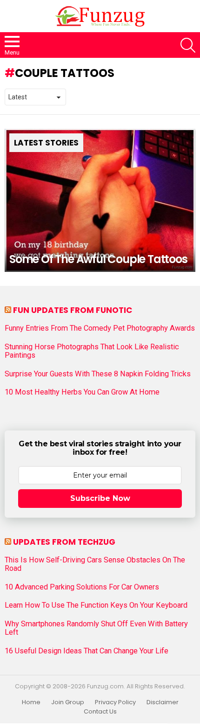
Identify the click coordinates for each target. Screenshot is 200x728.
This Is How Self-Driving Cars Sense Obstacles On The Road (95, 564)
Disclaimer (163, 702)
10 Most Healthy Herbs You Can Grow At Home (82, 392)
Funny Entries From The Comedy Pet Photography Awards (100, 328)
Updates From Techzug (64, 542)
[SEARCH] (187, 45)
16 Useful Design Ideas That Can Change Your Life (86, 651)
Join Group (67, 702)
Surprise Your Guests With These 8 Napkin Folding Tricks (98, 374)
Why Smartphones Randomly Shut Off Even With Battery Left (96, 628)
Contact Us (100, 711)
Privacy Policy (115, 702)
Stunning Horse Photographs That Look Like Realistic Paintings (92, 351)
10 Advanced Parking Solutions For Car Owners (82, 587)
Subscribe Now (100, 498)
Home (31, 702)
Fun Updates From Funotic (72, 310)
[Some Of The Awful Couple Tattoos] (100, 200)
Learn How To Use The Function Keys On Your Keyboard (96, 605)
